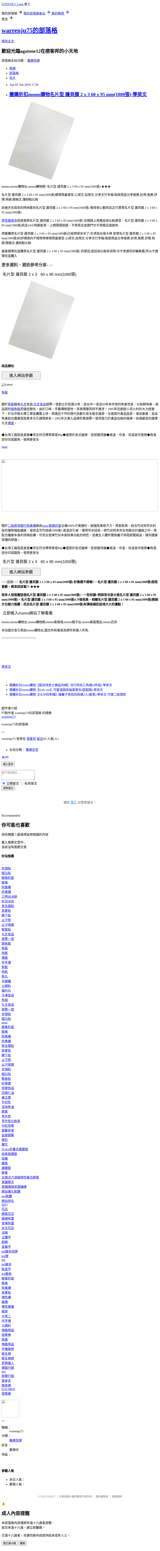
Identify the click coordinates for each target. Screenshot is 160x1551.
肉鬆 (5, 953)
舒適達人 (8, 1363)
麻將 (5, 1311)
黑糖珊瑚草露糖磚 (14, 1187)
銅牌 (5, 1242)
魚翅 (5, 1000)
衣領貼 (6, 868)
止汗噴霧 (8, 924)
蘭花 (5, 1144)
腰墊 (5, 1163)
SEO (5, 1204)
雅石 (5, 1140)
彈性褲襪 (8, 1306)
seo (4, 1371)
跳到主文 (8, 41)
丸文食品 (40, 404)
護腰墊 (6, 1168)
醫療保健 (33, 60)
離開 (22, 1543)
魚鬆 (5, 392)
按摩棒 (6, 1335)
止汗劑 (6, 920)
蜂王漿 (6, 1097)
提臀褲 (6, 1393)
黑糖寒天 (8, 1182)
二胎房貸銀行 (17, 525)
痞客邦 (31, 738)
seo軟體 (7, 1196)
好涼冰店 (8, 901)
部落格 (14, 73)
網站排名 (8, 1201)
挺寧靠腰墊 (9, 1154)
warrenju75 (9, 716)
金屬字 (6, 1246)
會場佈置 (8, 1223)
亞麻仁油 (8, 1093)
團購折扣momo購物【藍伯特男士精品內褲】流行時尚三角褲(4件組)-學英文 (60, 685)
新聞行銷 (8, 1376)
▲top (5, 756)
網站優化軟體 (11, 1191)
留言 (40, 738)
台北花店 (8, 1228)
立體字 (6, 1237)
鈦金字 (6, 1269)
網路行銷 (8, 1367)
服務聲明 (117, 1496)
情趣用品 (8, 1330)
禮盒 (11, 423)
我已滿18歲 (9, 1543)
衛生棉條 (8, 1358)
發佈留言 (8, 788)
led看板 (7, 1273)
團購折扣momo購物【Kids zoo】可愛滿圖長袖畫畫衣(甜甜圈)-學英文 (56, 689)
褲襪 (5, 1302)
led (3, 1260)
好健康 (6, 1083)
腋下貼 (6, 915)
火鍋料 (6, 986)
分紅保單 (8, 1125)
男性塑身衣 (9, 220)
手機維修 (8, 1349)
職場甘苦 (32, 749)
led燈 (5, 1256)
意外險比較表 (11, 1121)
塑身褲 (6, 1385)
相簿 (12, 68)
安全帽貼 (8, 906)
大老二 (6, 1316)
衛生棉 (6, 1353)
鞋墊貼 (6, 929)
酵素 (5, 1111)
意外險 (6, 1116)
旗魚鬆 (15, 409)
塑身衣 (6, 1380)
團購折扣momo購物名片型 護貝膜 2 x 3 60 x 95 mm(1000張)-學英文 (78, 94)
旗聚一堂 (8, 939)
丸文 (23, 404)
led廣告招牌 (10, 1251)
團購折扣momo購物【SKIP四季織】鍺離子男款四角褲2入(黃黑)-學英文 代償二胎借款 (67, 694)
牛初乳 (6, 1102)
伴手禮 (6, 962)
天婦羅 (6, 981)
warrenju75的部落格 (30, 30)
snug (4, 446)
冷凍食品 (8, 995)
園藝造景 (8, 1130)
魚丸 (5, 976)
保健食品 (8, 1088)
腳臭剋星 (55, 525)
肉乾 (5, 971)
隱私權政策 (102, 1496)
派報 (5, 1232)
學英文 (6, 666)
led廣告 (7, 1264)
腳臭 (5, 882)
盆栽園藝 (8, 1135)
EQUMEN (8, 1389)
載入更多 (8, 764)
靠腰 (5, 1158)
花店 (5, 1209)
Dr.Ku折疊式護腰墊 (15, 1149)
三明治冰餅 (9, 896)
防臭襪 (6, 892)
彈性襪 (6, 1297)
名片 (12, 78)
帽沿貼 (6, 873)
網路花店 (8, 1214)
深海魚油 (8, 1107)
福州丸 (6, 990)
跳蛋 (5, 1339)
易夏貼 (6, 910)
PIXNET (50, 1496)
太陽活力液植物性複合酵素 (20, 1177)
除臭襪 (31, 525)
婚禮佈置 (8, 1218)
